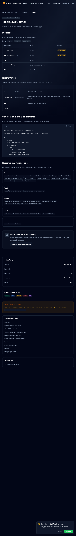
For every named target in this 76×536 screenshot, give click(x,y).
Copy (69, 126)
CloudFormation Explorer (10, 12)
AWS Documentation (13, 364)
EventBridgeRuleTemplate (12, 335)
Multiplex (7, 348)
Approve (68, 531)
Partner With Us (68, 3)
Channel (7, 322)
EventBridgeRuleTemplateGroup (14, 338)
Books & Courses (37, 3)
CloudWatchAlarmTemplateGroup (15, 332)
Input (6, 342)
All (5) (10, 41)
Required (17, 41)
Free (48, 3)
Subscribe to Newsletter (20, 244)
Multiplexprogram (10, 352)
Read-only (26, 41)
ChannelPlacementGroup (12, 325)
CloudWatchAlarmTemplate (13, 329)
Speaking (56, 3)
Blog (25, 3)
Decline (60, 531)
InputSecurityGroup (10, 345)
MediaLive (25, 12)
